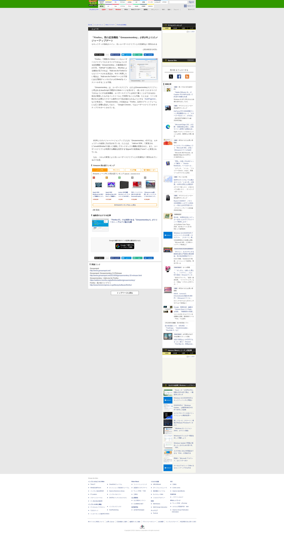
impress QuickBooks (179, 491)
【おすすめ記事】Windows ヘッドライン (181, 385)
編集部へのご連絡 (135, 521)
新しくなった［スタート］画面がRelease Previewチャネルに (184, 423)
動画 (169, 9)
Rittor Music (135, 481)
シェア (117, 54)
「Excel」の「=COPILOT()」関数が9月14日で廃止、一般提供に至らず (184, 392)
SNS (163, 9)
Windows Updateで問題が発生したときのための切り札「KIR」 (183, 445)
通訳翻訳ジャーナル (159, 491)
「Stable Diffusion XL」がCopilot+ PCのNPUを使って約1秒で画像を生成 (183, 94)
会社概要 (161, 521)
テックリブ (154, 510)
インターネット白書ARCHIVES (99, 514)
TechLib (155, 513)
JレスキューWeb (158, 494)
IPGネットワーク (175, 500)
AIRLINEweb (157, 484)
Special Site (172, 60)
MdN (152, 501)
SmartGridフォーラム (115, 484)
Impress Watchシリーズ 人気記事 (180, 350)
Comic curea (176, 487)
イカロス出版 (155, 481)
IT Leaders (93, 494)
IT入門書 (133, 170)
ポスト (101, 54)
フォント (176, 9)
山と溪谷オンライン (140, 500)
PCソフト (116, 170)
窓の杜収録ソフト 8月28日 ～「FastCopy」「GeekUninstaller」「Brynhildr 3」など (177, 328)
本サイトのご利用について (96, 521)
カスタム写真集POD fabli (181, 506)
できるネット (94, 510)
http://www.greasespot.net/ (100, 270)
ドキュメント (155, 9)
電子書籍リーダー (150, 170)
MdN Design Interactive (160, 507)
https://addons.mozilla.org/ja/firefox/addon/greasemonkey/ (112, 280)
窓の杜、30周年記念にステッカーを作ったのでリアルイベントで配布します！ (184, 219)
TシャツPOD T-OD (140, 491)
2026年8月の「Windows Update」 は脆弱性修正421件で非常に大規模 (183, 407)
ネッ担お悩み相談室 (96, 501)
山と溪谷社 (134, 497)
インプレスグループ (172, 521)
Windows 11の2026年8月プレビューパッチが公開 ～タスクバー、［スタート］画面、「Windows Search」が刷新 (183, 237)
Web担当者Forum (95, 487)
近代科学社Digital (139, 510)
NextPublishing (113, 510)
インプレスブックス (115, 506)
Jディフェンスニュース (160, 487)
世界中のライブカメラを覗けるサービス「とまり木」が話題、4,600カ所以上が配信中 (184, 182)
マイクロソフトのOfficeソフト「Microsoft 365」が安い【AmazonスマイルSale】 (183, 148)
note (139, 54)
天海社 (175, 484)
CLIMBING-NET (138, 504)
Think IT (92, 484)
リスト (107, 54)
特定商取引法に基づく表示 (188, 521)
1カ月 (191, 28)
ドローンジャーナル (96, 497)
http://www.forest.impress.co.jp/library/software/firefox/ (111, 285)
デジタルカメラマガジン (97, 507)
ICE (171, 481)
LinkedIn (150, 54)
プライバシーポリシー (149, 521)
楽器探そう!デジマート (140, 487)
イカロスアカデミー (159, 497)
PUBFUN (173, 494)
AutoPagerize (150, 99)
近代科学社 (134, 507)
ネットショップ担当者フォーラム (119, 487)
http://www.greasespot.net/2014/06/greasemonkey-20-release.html (116, 275)
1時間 (166, 28)
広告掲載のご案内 (122, 521)
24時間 (175, 28)
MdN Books (156, 504)
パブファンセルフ (178, 497)
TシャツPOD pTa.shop (180, 503)
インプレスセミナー (115, 494)
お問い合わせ (110, 521)
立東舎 (136, 494)
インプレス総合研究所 (97, 491)
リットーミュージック (140, 484)
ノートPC (100, 170)
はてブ (128, 54)
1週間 (183, 28)
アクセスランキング (175, 25)
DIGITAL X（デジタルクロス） (118, 497)
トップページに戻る (125, 293)
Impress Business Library (116, 491)
